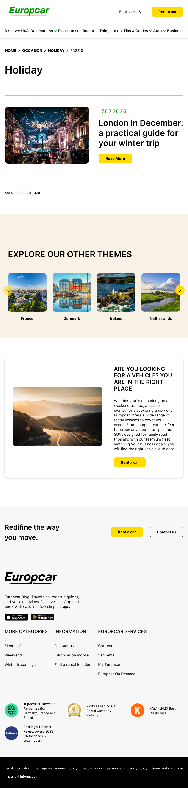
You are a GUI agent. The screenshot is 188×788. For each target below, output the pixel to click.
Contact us (166, 532)
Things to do (110, 30)
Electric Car (15, 645)
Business (175, 30)
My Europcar (109, 664)
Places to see (69, 30)
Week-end (13, 655)
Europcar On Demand (116, 674)
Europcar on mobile (72, 655)
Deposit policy (92, 768)
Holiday (56, 50)
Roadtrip (90, 30)
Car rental (106, 645)
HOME (11, 50)
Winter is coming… (21, 664)
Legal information (17, 768)
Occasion (32, 50)
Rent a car (167, 11)
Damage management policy (55, 768)
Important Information (21, 776)
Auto (157, 30)
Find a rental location (73, 664)
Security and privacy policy (126, 768)
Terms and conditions (167, 768)
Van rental (107, 655)
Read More (115, 158)
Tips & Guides (135, 30)
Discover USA (17, 30)
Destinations (41, 30)
